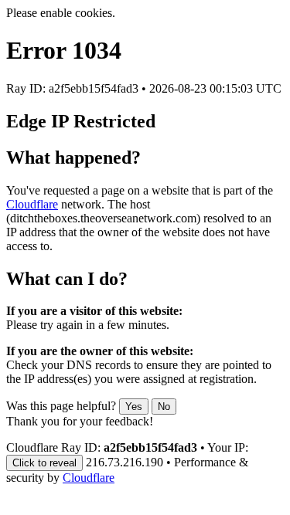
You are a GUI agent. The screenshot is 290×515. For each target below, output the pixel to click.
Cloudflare (32, 204)
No (164, 406)
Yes (133, 406)
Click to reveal (44, 463)
